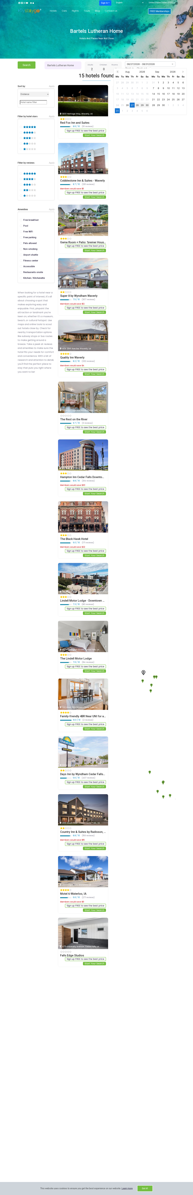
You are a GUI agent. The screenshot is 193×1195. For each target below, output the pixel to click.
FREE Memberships (159, 11)
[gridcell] (117, 82)
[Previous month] (117, 72)
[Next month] (183, 72)
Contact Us (111, 10)
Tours (87, 10)
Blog (97, 10)
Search (27, 65)
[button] (127, 1188)
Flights (75, 10)
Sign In (104, 3)
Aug (127, 71)
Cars (64, 10)
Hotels (53, 10)
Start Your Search (94, 135)
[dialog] (150, 91)
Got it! (145, 1188)
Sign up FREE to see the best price (85, 130)
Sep (157, 71)
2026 (142, 71)
